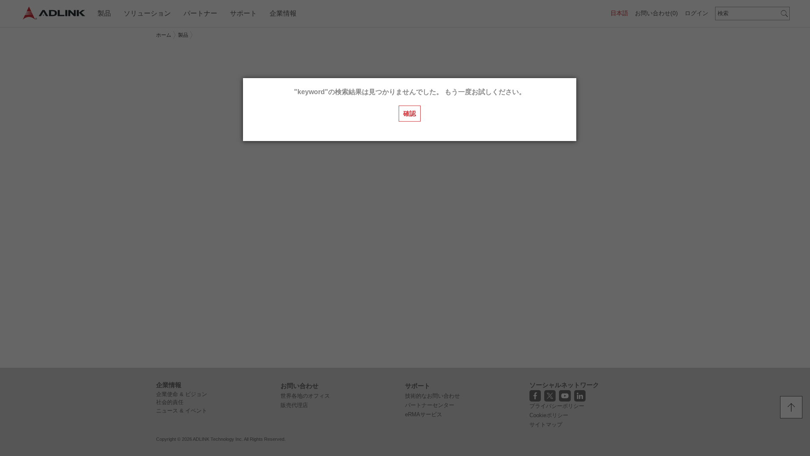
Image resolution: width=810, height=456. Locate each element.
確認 (409, 113)
